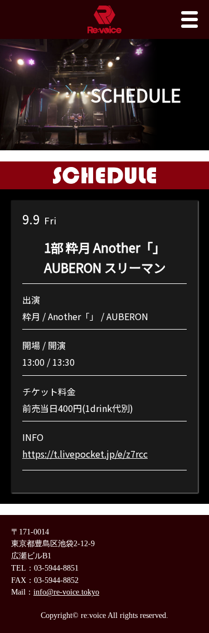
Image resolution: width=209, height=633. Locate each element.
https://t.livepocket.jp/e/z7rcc (85, 453)
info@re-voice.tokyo (66, 592)
